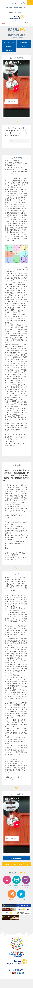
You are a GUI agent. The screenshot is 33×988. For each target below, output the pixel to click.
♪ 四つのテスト (14, 141)
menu (3, 2)
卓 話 (23, 46)
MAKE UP (30, 2)
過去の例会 (9, 50)
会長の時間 (23, 42)
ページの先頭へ (16, 858)
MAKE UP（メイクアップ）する (16, 864)
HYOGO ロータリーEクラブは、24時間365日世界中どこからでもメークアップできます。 (16, 7)
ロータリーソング (8, 42)
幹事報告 (9, 46)
